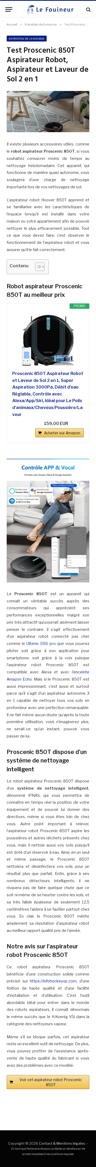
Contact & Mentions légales (62, 1143)
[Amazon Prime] (76, 424)
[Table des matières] (40, 266)
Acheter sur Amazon (62, 433)
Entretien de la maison (27, 38)
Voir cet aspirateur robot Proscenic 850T (50, 1082)
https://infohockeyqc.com (53, 981)
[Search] (88, 9)
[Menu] (8, 9)
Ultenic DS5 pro (40, 643)
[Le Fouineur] (50, 9)
